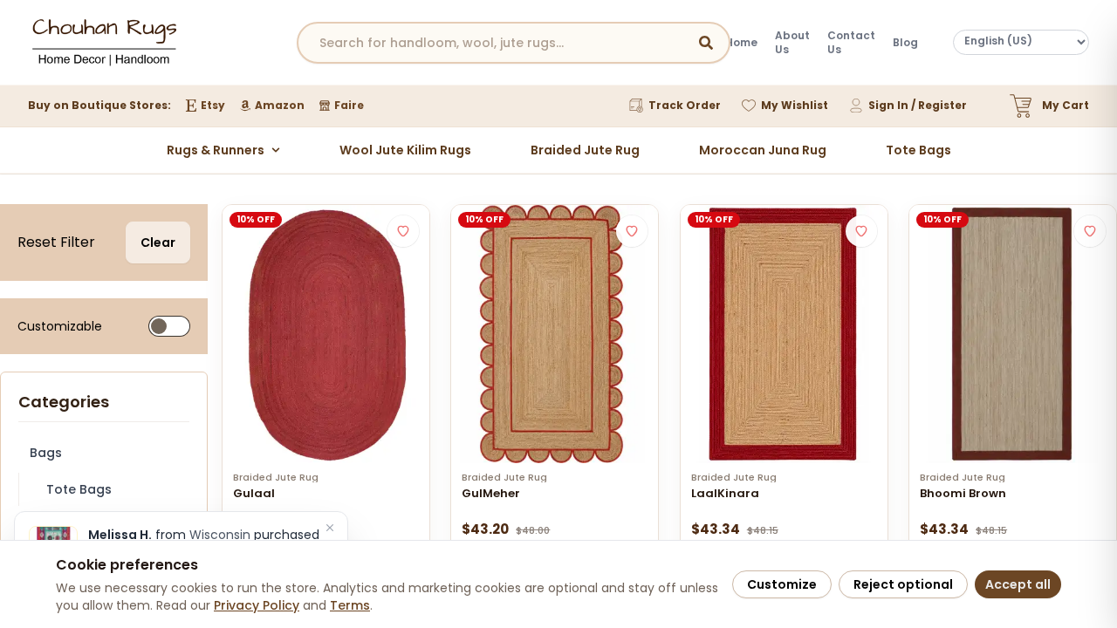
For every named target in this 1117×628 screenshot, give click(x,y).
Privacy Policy (256, 605)
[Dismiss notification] (329, 527)
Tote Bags (918, 150)
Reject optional (903, 584)
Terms (350, 605)
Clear (157, 242)
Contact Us (851, 43)
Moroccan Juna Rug (762, 150)
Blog (905, 43)
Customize (782, 584)
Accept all (1018, 584)
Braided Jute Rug (585, 150)
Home (741, 43)
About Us (792, 43)
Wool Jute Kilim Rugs (405, 150)
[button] (403, 231)
